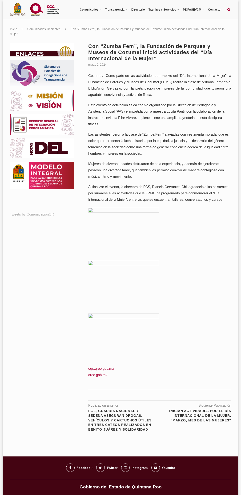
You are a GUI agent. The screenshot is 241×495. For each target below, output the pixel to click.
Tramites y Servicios (162, 9)
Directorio (138, 9)
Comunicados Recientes (43, 29)
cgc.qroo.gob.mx (101, 368)
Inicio (13, 29)
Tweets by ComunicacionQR (32, 214)
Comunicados (89, 9)
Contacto (214, 9)
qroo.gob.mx (98, 375)
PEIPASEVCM (192, 9)
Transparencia (115, 9)
